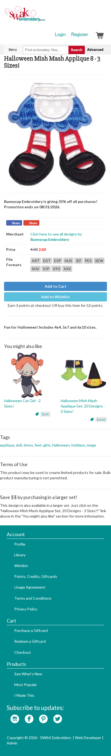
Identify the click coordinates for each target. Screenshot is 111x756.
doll (19, 445)
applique (7, 445)
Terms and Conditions (32, 598)
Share (16, 223)
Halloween (61, 445)
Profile (19, 544)
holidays (78, 445)
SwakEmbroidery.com (44, 16)
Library (20, 555)
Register (79, 34)
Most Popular (25, 684)
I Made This (24, 695)
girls (46, 445)
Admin (12, 743)
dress (28, 445)
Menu (13, 49)
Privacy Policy (25, 609)
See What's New (28, 673)
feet (38, 445)
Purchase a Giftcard (31, 630)
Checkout (22, 652)
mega (91, 445)
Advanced (95, 49)
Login (60, 34)
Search (76, 49)
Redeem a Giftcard (30, 641)
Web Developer (88, 737)
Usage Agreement (29, 587)
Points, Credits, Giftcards (35, 576)
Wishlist (21, 565)
